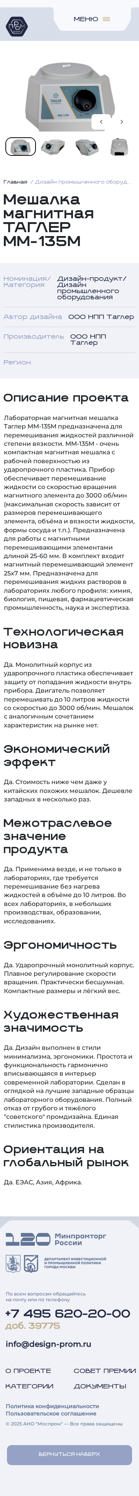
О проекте (28, 1371)
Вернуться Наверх (69, 1454)
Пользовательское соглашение (51, 1413)
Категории (30, 1386)
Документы (100, 1386)
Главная (15, 182)
